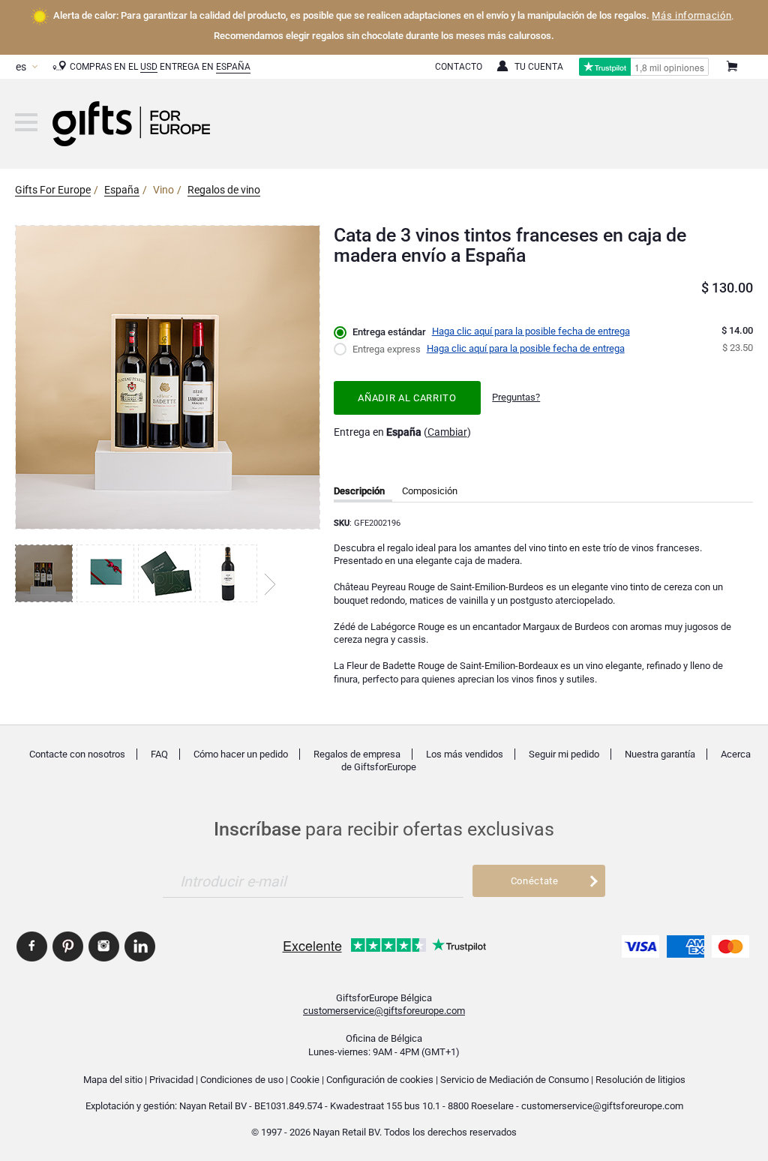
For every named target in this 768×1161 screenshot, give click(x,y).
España (233, 67)
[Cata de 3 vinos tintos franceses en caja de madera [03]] (169, 573)
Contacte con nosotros (77, 754)
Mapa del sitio (112, 1079)
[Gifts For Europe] (26, 122)
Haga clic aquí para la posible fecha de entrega (531, 331)
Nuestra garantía (660, 754)
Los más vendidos (464, 754)
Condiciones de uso (242, 1079)
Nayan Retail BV (213, 1106)
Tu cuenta (538, 67)
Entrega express (386, 349)
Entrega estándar (389, 332)
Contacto (458, 67)
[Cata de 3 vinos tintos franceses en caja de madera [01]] (45, 573)
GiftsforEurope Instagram (103, 947)
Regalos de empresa (357, 754)
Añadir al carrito (407, 398)
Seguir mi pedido (564, 754)
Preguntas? (516, 397)
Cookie (305, 1079)
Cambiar (447, 432)
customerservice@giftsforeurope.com (384, 1010)
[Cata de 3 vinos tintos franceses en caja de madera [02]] (107, 573)
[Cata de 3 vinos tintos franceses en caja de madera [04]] (230, 573)
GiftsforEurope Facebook (31, 947)
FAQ (159, 754)
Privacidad (171, 1079)
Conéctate (535, 880)
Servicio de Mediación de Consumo (514, 1079)
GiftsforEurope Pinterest (67, 947)
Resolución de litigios (641, 1079)
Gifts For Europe (53, 190)
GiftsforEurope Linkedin (139, 947)
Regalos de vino (224, 190)
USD (149, 67)
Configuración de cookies (380, 1079)
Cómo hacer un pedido (241, 754)
